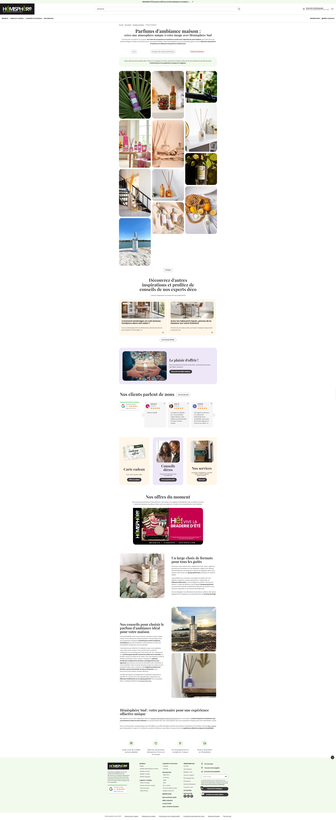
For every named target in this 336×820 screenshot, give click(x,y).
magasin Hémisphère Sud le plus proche (164, 718)
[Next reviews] (213, 414)
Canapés (165, 766)
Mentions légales (214, 816)
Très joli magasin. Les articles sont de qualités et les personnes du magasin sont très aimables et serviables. (201, 417)
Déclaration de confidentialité (169, 816)
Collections (166, 803)
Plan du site (227, 816)
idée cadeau (211, 726)
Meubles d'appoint (145, 776)
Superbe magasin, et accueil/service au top (176, 413)
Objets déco (166, 775)
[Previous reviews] (143, 414)
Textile (164, 780)
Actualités (187, 790)
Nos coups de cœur (169, 797)
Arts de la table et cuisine (170, 788)
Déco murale (166, 785)
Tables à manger (145, 782)
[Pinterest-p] (191, 796)
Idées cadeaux (167, 800)
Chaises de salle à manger (147, 785)
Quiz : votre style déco (170, 806)
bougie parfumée (145, 681)
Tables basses (144, 790)
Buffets (142, 766)
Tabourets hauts (144, 788)
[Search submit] (239, 9)
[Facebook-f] (185, 796)
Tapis (164, 782)
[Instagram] (188, 796)
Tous (134, 51)
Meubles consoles (145, 774)
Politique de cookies (148, 816)
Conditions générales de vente (193, 816)
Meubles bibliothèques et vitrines (149, 768)
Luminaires (166, 777)
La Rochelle (150, 412)
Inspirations (166, 794)
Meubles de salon (145, 771)
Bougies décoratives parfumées (163, 51)
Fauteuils (165, 768)
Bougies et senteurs (168, 790)
